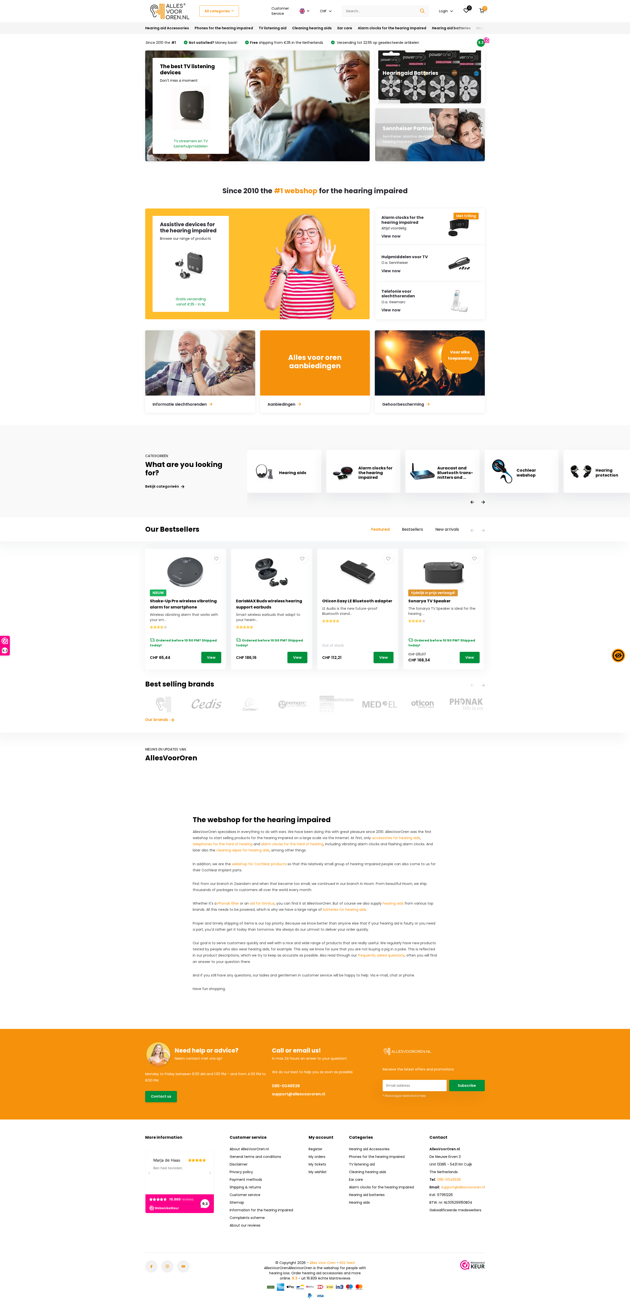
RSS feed (347, 1262)
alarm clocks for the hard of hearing (292, 844)
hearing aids (393, 903)
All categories (217, 11)
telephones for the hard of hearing (222, 844)
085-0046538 (286, 1086)
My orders (317, 1156)
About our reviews (245, 1225)
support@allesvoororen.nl (298, 1094)
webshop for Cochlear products (259, 864)
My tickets (317, 1164)
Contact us (161, 1096)
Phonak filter (228, 903)
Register (315, 1149)
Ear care (344, 28)
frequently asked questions (381, 955)
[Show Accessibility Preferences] (618, 655)
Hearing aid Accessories (167, 28)
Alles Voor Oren (323, 1262)
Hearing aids (359, 1202)
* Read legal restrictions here (404, 1096)
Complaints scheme (247, 1217)
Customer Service (280, 11)
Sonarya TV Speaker (429, 601)
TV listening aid (272, 28)
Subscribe (467, 1085)
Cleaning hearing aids (312, 28)
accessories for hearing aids (396, 837)
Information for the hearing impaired (261, 1210)
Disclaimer (239, 1164)
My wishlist (318, 1171)
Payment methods (246, 1179)
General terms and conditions (255, 1156)
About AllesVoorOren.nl (249, 1149)
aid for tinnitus (262, 903)
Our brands (157, 719)
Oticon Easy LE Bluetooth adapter (357, 601)
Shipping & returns (245, 1187)
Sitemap (237, 1202)
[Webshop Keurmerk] (472, 1265)
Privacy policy (241, 1171)
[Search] (422, 11)
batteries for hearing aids (344, 909)
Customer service (245, 1194)
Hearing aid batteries (451, 28)
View (211, 657)
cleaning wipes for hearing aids (242, 850)
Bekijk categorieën (162, 486)
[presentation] (472, 502)
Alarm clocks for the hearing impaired (392, 28)
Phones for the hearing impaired (224, 28)
